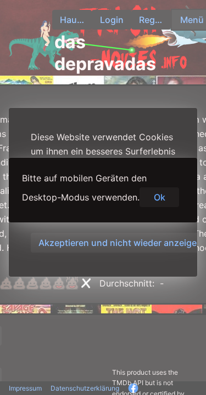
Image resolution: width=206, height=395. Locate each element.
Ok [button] (159, 197)
